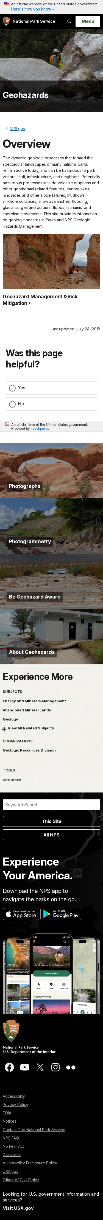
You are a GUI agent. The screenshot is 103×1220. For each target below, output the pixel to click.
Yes (21, 387)
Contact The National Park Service (34, 1129)
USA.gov (10, 1171)
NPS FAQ (11, 1138)
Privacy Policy (15, 1104)
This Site (52, 821)
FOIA (7, 1112)
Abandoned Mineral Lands (27, 710)
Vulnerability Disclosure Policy (30, 1163)
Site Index (12, 780)
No (21, 403)
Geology (10, 719)
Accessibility (14, 1096)
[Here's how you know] (51, 7)
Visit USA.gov (18, 1208)
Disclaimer (12, 1154)
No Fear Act (13, 1146)
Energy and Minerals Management (34, 701)
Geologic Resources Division (29, 750)
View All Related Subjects (31, 728)
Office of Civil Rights (21, 1179)
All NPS (51, 835)
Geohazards (25, 95)
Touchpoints (40, 428)
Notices (9, 1121)
